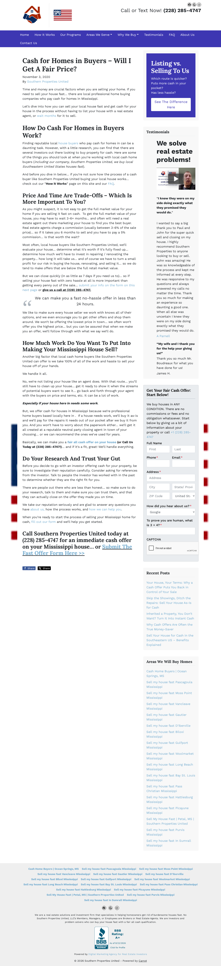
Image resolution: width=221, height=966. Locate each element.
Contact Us (28, 43)
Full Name (154, 443)
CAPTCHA (154, 539)
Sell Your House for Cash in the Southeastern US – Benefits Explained (169, 640)
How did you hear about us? (169, 506)
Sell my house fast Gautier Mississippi (117, 874)
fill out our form (43, 522)
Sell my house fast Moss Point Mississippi (166, 868)
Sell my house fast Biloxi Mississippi (54, 879)
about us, (37, 509)
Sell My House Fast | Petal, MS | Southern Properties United (85, 894)
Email (177, 457)
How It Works (45, 34)
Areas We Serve (97, 34)
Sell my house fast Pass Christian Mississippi (169, 884)
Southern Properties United (47, 81)
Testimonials (153, 34)
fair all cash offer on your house (92, 442)
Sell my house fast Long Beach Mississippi (50, 884)
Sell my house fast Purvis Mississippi (150, 894)
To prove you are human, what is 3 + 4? (170, 523)
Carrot (143, 960)
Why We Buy (127, 34)
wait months (46, 115)
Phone (152, 457)
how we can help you (105, 509)
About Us (187, 34)
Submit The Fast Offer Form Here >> (77, 550)
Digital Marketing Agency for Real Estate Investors (117, 954)
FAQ (172, 34)
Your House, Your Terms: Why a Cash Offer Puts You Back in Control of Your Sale (169, 587)
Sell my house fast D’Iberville (168, 725)
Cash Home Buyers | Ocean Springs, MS (53, 868)
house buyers (68, 143)
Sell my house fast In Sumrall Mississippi (110, 900)
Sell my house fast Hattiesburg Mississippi (83, 889)
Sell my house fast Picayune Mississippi (139, 889)
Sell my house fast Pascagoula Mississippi (109, 868)
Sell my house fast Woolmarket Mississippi (162, 879)
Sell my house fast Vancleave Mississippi (63, 874)
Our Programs (70, 34)
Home (24, 34)
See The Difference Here (171, 104)
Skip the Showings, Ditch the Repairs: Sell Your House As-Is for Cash (168, 602)
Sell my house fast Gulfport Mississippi (106, 879)
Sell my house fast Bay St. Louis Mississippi (109, 884)
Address (154, 472)
